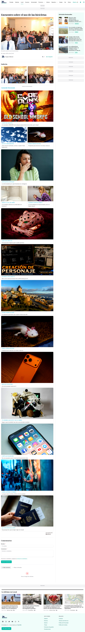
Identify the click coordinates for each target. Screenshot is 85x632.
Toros (76, 42)
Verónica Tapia (10, 610)
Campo (76, 32)
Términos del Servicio (63, 620)
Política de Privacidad (63, 622)
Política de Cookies (63, 624)
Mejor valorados (18, 567)
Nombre (3, 543)
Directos (46, 620)
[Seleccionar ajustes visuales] (80, 2)
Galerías (17, 2)
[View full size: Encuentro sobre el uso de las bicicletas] (27, 33)
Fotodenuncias (47, 629)
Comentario (4, 548)
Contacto (61, 618)
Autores (45, 622)
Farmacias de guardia (49, 627)
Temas (45, 624)
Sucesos (77, 23)
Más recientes (6, 567)
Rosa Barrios (30, 610)
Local (76, 52)
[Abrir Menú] (83, 2)
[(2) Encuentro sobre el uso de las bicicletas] (40, 74)
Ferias (69, 2)
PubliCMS (19, 625)
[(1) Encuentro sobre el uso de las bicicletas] (14, 74)
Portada (11, 2)
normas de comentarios (22, 558)
